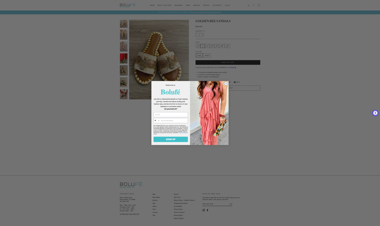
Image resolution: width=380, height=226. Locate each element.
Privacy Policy (182, 132)
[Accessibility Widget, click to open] (375, 113)
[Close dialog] (226, 83)
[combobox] (157, 120)
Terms (155, 134)
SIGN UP (170, 139)
